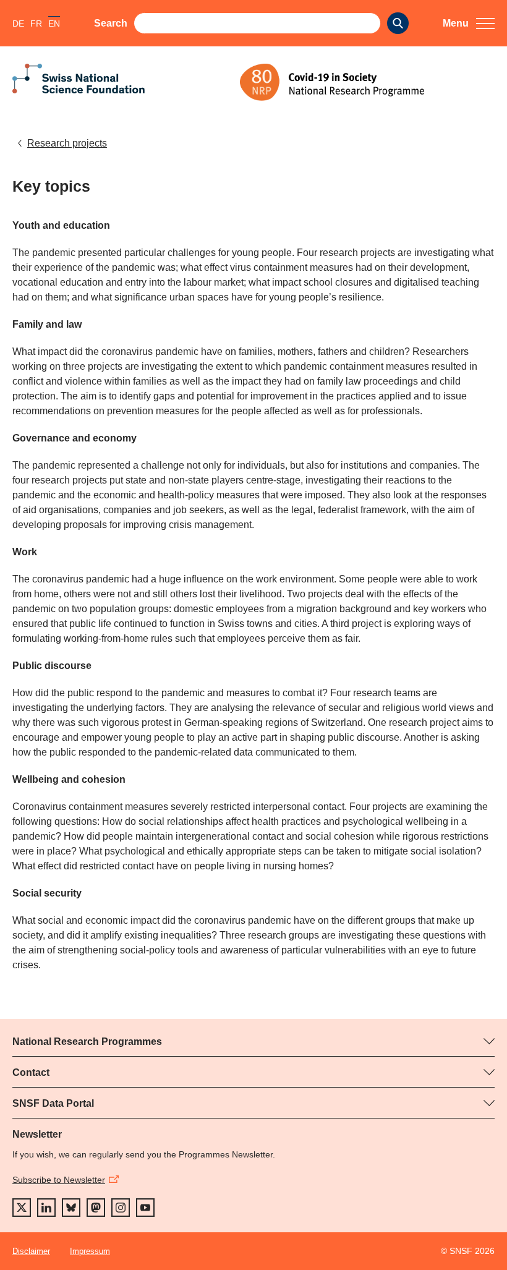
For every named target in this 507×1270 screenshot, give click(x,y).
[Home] (367, 82)
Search (110, 23)
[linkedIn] (46, 1207)
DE (18, 23)
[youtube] (145, 1207)
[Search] (398, 23)
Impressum (90, 1251)
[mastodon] (96, 1207)
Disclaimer (31, 1251)
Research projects (67, 143)
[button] (469, 23)
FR (36, 23)
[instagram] (120, 1207)
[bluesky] (71, 1207)
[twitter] (21, 1207)
